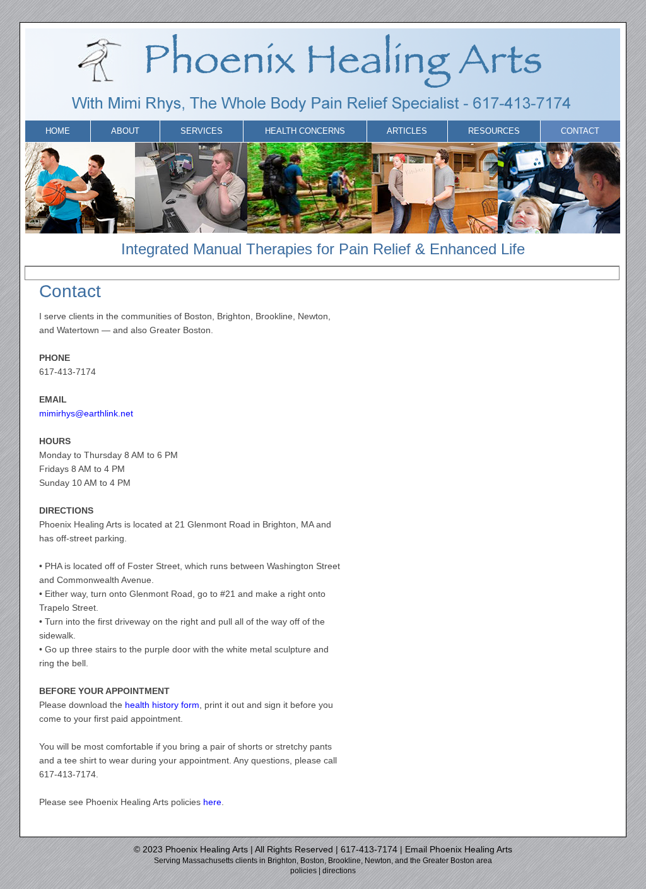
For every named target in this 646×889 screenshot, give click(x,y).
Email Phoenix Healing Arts (458, 849)
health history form (162, 705)
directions (339, 870)
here (212, 802)
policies (303, 870)
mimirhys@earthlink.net (86, 413)
